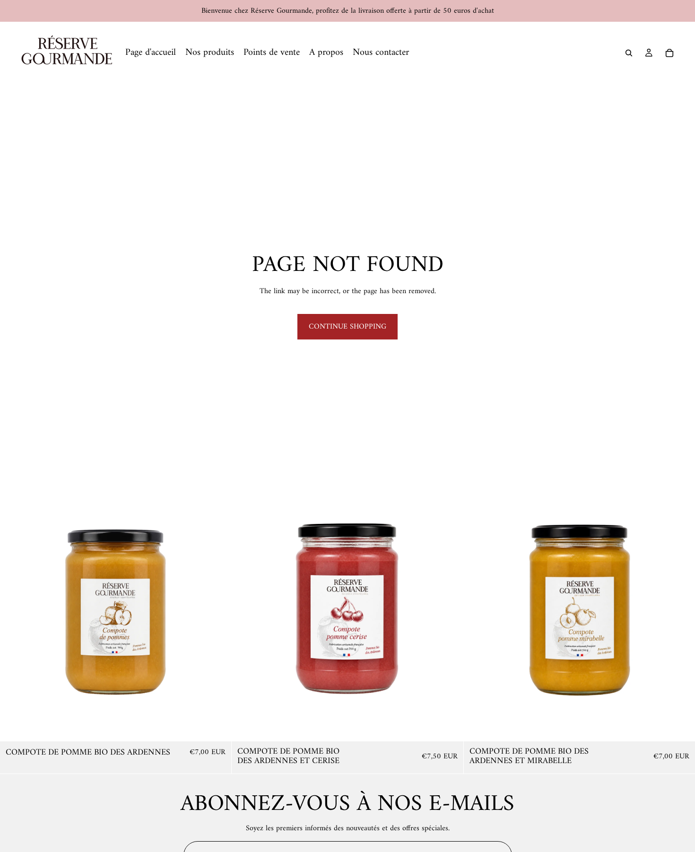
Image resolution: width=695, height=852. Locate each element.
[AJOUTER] (217, 727)
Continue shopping (347, 326)
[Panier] (669, 53)
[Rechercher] (628, 53)
